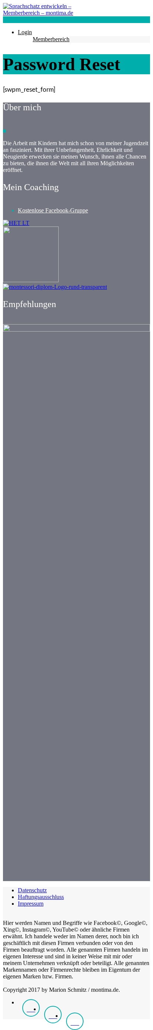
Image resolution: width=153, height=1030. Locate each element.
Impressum (30, 903)
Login (25, 32)
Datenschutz (32, 890)
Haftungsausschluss (41, 897)
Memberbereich (51, 39)
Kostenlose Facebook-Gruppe (53, 210)
